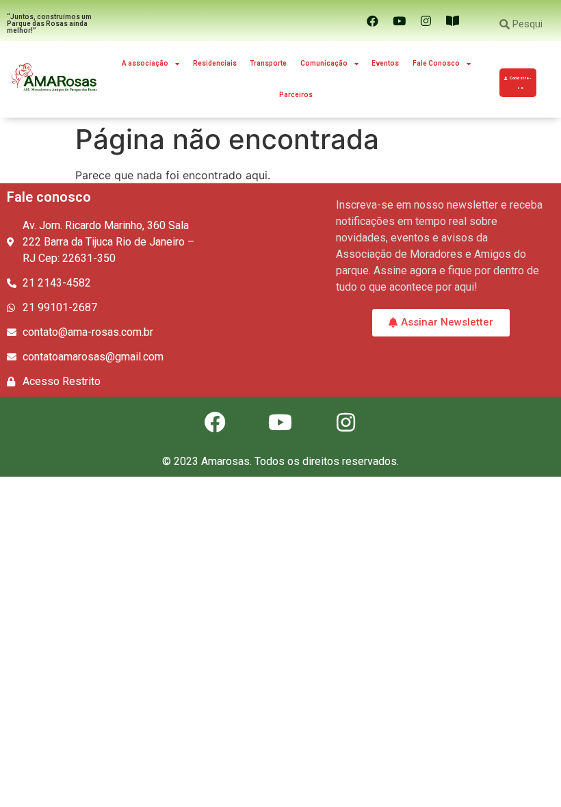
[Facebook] (372, 20)
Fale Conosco (436, 63)
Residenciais (215, 63)
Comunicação (324, 63)
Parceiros (296, 94)
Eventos (385, 63)
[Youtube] (398, 20)
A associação (145, 63)
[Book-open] (452, 20)
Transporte (268, 63)
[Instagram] (425, 20)
